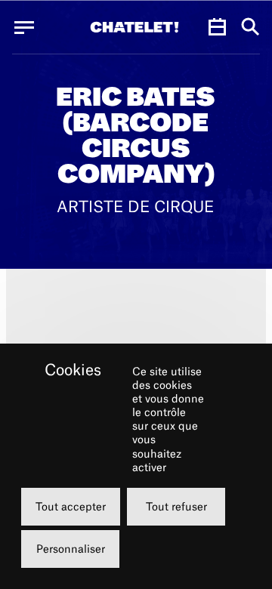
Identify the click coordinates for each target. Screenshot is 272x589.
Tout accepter (71, 506)
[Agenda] (217, 27)
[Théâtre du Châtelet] (134, 27)
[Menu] (24, 27)
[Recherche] (250, 27)
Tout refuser (176, 506)
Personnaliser (70, 548)
